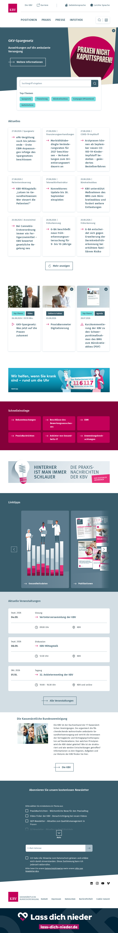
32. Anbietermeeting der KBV (56, 674)
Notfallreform (27, 105)
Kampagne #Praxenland (83, 99)
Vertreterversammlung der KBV (58, 617)
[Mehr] (59, 833)
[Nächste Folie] (104, 549)
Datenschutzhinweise (54, 868)
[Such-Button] (89, 848)
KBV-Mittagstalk (49, 645)
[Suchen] (94, 83)
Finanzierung (42, 99)
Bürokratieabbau (60, 99)
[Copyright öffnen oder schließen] (113, 30)
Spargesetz (26, 99)
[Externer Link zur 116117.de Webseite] (59, 380)
